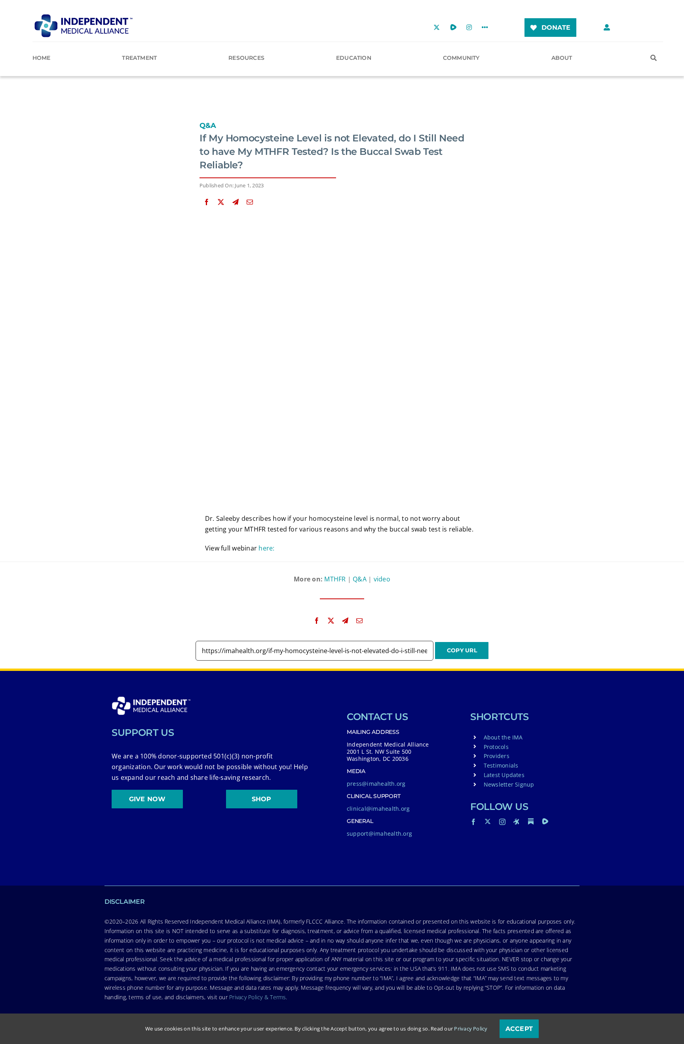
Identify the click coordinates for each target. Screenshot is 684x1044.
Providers (496, 756)
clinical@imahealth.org (378, 808)
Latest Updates (504, 775)
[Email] (250, 202)
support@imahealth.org (379, 833)
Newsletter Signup (509, 784)
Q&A (208, 125)
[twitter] (487, 821)
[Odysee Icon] (516, 821)
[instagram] (502, 822)
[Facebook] (207, 202)
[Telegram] (235, 202)
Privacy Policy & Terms (257, 997)
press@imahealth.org (376, 783)
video (382, 579)
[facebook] (473, 822)
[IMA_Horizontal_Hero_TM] (83, 17)
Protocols (496, 747)
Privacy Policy (470, 1028)
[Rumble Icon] (545, 821)
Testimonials (501, 765)
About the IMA (503, 737)
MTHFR (335, 579)
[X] (221, 202)
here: (266, 548)
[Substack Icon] (531, 821)
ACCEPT (519, 1029)
